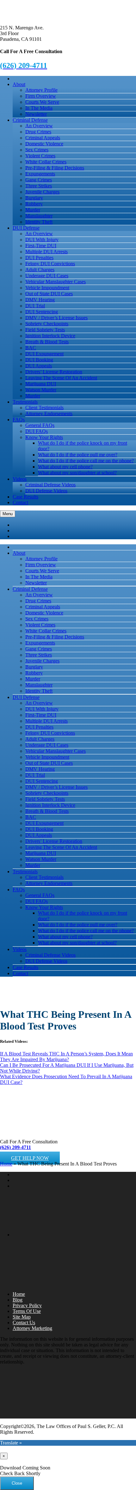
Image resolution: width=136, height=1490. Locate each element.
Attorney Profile (41, 90)
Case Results (25, 496)
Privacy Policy (27, 1305)
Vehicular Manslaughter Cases (55, 281)
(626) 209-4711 (15, 1147)
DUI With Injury (42, 239)
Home (6, 1163)
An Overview (39, 125)
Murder (32, 210)
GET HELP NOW (30, 1158)
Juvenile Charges (42, 192)
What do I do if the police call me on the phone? (86, 460)
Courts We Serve (42, 102)
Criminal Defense (30, 120)
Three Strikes (38, 186)
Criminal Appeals (42, 137)
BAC (30, 347)
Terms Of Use (27, 1311)
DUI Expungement (44, 353)
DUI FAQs (36, 431)
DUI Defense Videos (46, 490)
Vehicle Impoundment (47, 287)
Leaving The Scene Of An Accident (61, 377)
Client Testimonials (44, 407)
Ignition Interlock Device (50, 335)
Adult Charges (39, 269)
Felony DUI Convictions (50, 263)
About (19, 84)
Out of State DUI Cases (49, 293)
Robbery (34, 204)
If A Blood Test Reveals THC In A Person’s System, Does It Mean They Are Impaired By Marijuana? (66, 1056)
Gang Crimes (38, 179)
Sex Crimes (36, 149)
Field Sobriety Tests (45, 329)
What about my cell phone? (65, 466)
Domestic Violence (44, 143)
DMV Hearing (40, 299)
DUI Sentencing (41, 311)
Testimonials (25, 402)
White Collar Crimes (45, 161)
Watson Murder (40, 390)
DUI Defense (26, 228)
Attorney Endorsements (48, 413)
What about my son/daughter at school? (77, 472)
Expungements (40, 173)
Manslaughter (39, 216)
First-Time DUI (40, 245)
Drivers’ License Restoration (53, 371)
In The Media (39, 108)
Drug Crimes (38, 131)
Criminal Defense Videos (50, 484)
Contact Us (24, 1322)
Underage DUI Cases (46, 275)
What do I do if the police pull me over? (77, 454)
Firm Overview (40, 96)
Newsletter (36, 114)
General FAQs (39, 425)
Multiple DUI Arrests (46, 251)
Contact (20, 502)
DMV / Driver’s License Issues (56, 317)
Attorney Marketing (32, 1328)
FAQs (19, 419)
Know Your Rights (44, 437)
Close (17, 1483)
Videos (20, 479)
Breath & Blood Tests (47, 341)
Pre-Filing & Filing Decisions (54, 167)
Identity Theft (39, 222)
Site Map (22, 1317)
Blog (17, 1299)
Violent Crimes (40, 155)
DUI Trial (35, 305)
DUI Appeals (38, 365)
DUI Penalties (39, 257)
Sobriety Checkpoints (46, 323)
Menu (8, 513)
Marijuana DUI (40, 383)
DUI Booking (39, 359)
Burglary (34, 198)
